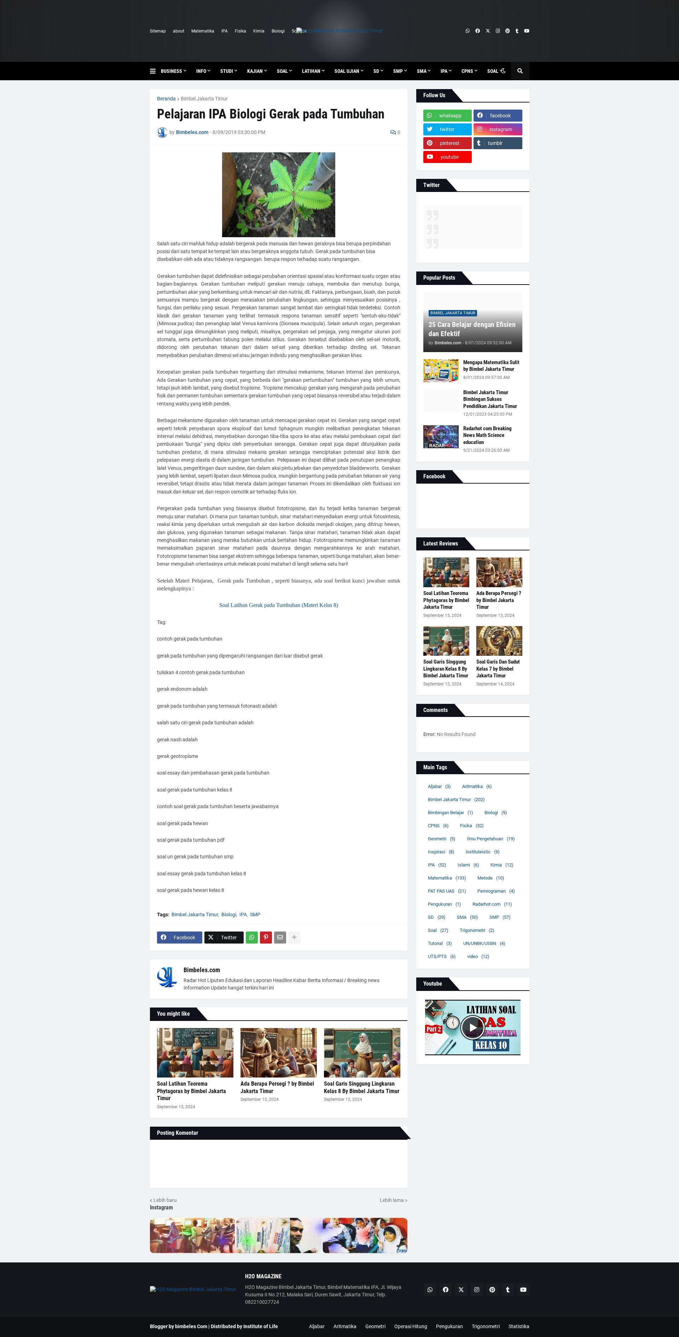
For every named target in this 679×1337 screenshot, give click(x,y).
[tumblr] (517, 31)
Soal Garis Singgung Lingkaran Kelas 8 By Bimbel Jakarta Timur (361, 1087)
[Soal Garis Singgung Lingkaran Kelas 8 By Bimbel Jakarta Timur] (362, 1053)
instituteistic (483, 851)
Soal (438, 930)
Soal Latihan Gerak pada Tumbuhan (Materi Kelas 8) (278, 605)
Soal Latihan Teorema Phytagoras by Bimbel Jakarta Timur (191, 1091)
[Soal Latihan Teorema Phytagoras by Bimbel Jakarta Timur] (195, 1053)
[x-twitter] (488, 31)
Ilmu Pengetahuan (491, 838)
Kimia (259, 31)
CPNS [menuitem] (467, 71)
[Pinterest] (266, 938)
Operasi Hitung (410, 1326)
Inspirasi (441, 851)
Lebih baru (165, 1200)
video (478, 956)
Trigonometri (477, 930)
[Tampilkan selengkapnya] (294, 938)
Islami (468, 865)
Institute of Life (260, 1326)
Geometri (441, 838)
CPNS (438, 825)
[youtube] (526, 31)
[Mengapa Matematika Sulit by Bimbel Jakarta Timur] (441, 370)
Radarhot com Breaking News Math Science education (487, 435)
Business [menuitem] (171, 71)
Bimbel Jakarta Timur (204, 98)
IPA (224, 31)
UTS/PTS (442, 956)
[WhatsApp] (252, 938)
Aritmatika (477, 786)
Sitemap (158, 31)
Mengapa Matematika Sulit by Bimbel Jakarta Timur (491, 366)
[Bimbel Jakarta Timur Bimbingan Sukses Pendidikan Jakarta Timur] (441, 400)
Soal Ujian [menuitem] (347, 71)
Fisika (240, 31)
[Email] (280, 938)
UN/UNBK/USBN (484, 943)
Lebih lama (392, 1200)
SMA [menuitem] (421, 71)
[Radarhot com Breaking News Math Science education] (441, 436)
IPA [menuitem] (444, 71)
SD (437, 917)
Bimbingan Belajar (450, 812)
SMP (255, 914)
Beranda (166, 98)
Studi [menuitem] (226, 71)
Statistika (519, 1326)
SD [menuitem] (376, 71)
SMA (467, 917)
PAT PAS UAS (447, 891)
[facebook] (477, 31)
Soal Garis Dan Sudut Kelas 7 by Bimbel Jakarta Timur (498, 669)
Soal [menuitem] (282, 71)
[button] (155, 71)
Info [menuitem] (201, 71)
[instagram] (498, 31)
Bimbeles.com (202, 970)
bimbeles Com (191, 1326)
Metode (490, 878)
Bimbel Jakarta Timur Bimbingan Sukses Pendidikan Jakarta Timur (490, 399)
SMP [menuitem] (398, 71)
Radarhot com (492, 904)
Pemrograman (496, 891)
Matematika (202, 31)
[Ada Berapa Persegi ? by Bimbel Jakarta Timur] (278, 1053)
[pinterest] (507, 31)
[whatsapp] (468, 31)
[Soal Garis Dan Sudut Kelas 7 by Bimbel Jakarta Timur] (499, 641)
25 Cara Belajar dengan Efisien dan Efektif (472, 329)
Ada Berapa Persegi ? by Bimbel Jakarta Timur (277, 1087)
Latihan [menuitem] (311, 71)
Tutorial (440, 943)
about (178, 31)
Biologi (278, 31)
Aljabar (439, 786)
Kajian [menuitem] (255, 71)
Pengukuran (444, 904)
